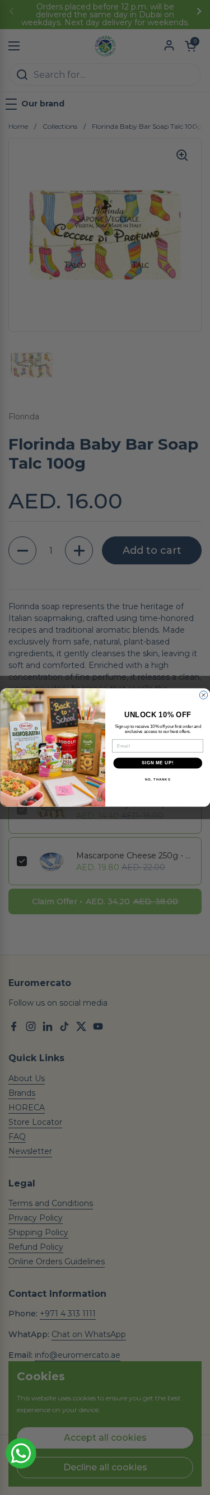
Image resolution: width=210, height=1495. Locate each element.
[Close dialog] (203, 695)
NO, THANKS (157, 779)
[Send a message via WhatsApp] (21, 1453)
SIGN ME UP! (157, 763)
